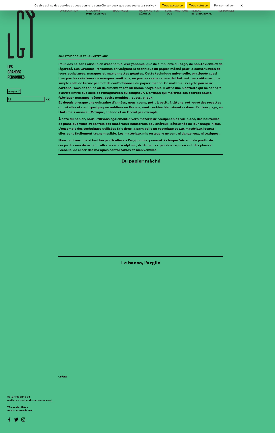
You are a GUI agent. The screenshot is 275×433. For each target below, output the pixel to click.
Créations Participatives (96, 11)
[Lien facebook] (9, 419)
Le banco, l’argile (140, 262)
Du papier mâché (140, 161)
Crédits (62, 376)
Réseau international (201, 11)
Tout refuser (198, 5)
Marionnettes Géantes (149, 11)
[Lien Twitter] (16, 419)
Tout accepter (172, 5)
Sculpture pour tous (176, 11)
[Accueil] (21, 43)
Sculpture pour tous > (75, 56)
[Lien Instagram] (23, 419)
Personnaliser (224, 5)
